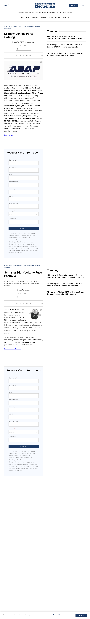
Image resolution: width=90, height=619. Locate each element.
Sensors (66, 17)
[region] (45, 615)
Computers (25, 17)
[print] (42, 55)
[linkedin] (20, 55)
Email (11, 174)
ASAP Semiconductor (27, 42)
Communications (55, 17)
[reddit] (27, 55)
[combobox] (24, 214)
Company (12, 189)
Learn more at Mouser (12, 349)
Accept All (81, 615)
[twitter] (23, 55)
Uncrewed (35, 17)
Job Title (12, 196)
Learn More (8, 135)
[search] (9, 5)
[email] (30, 55)
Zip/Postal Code (14, 203)
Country (12, 211)
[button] (5, 5)
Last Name (13, 167)
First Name (13, 160)
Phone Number (14, 182)
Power (43, 17)
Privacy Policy (57, 614)
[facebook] (17, 55)
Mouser (27, 290)
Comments (12, 219)
